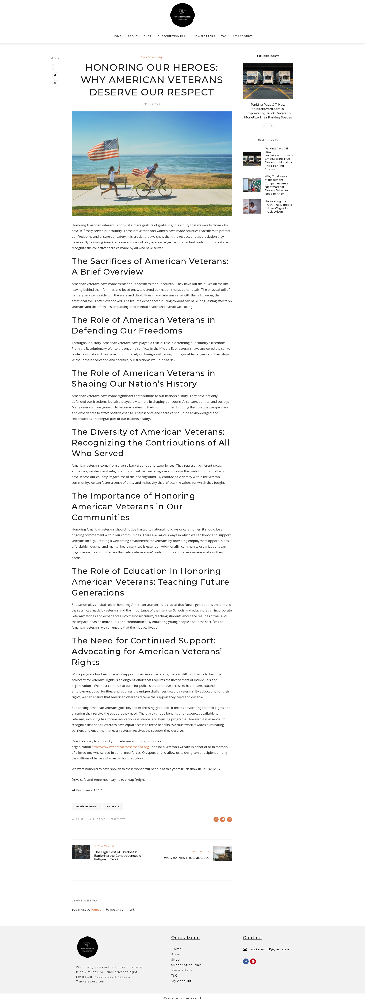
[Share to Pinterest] (229, 819)
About (133, 36)
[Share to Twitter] (222, 819)
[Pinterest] (253, 961)
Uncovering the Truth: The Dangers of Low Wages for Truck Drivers (278, 207)
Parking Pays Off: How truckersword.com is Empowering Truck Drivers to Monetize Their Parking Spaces (279, 159)
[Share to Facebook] (216, 819)
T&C (224, 36)
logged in (98, 909)
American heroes (86, 806)
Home (117, 36)
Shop (148, 36)
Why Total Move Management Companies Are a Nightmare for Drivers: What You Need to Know (277, 185)
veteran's (113, 806)
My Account (242, 36)
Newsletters (204, 36)
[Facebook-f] (246, 961)
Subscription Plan (173, 36)
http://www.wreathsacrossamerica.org (120, 747)
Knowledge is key (152, 57)
